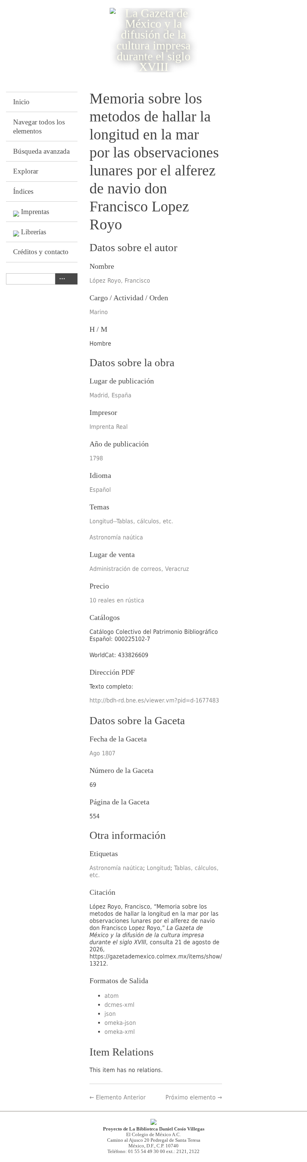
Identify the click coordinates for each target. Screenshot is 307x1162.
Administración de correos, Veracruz (139, 568)
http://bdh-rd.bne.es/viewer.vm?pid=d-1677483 (154, 700)
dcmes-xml (119, 1004)
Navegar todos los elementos (39, 126)
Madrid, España (110, 395)
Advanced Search (60, 279)
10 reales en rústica (116, 600)
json (110, 1013)
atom (111, 995)
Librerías (33, 232)
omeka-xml (119, 1031)
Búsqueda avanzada (41, 151)
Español (100, 489)
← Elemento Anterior (117, 1097)
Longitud (158, 868)
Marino (98, 312)
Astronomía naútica (116, 537)
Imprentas (35, 212)
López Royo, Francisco (119, 280)
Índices (23, 191)
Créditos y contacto (41, 252)
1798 (96, 458)
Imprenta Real (108, 426)
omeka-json (120, 1022)
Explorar (25, 171)
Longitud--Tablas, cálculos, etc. (131, 521)
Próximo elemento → (193, 1097)
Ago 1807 (102, 753)
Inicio (21, 102)
